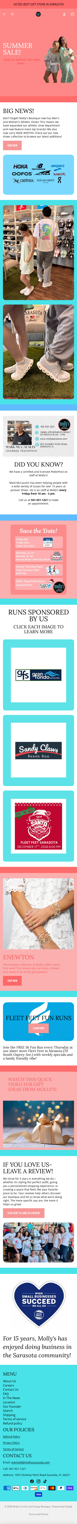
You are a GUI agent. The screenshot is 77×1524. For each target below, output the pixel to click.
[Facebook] (32, 1481)
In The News (11, 1398)
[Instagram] (38, 1481)
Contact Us (11, 1389)
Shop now (12, 145)
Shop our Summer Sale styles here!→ (22, 61)
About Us (9, 1381)
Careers (8, 1385)
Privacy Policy (11, 1442)
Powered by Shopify (62, 1506)
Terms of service (14, 1419)
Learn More (38, 1028)
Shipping (9, 1415)
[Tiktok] (45, 1481)
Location (9, 1402)
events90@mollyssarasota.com (30, 1462)
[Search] (12, 14)
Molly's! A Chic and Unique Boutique (32, 1506)
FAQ (6, 1394)
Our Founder (12, 1406)
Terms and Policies (38, 1514)
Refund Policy (11, 1436)
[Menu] (4, 14)
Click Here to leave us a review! (23, 1213)
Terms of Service (13, 1449)
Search (8, 1411)
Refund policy (12, 1423)
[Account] (64, 14)
